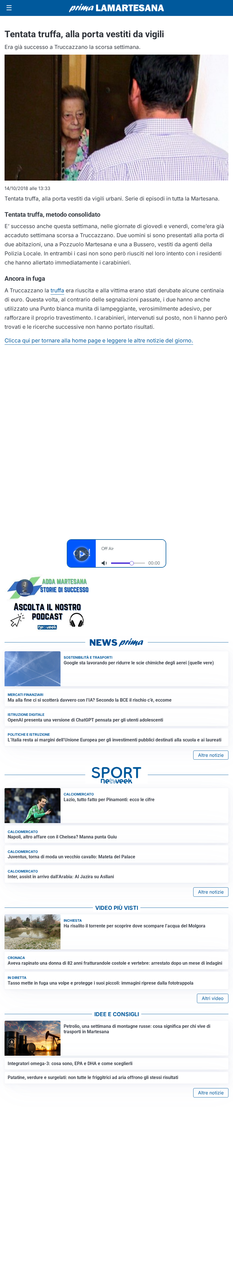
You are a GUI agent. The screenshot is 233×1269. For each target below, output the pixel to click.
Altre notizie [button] (211, 755)
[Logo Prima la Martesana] (116, 8)
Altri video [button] (213, 998)
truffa (57, 290)
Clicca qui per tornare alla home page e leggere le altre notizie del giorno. (99, 340)
